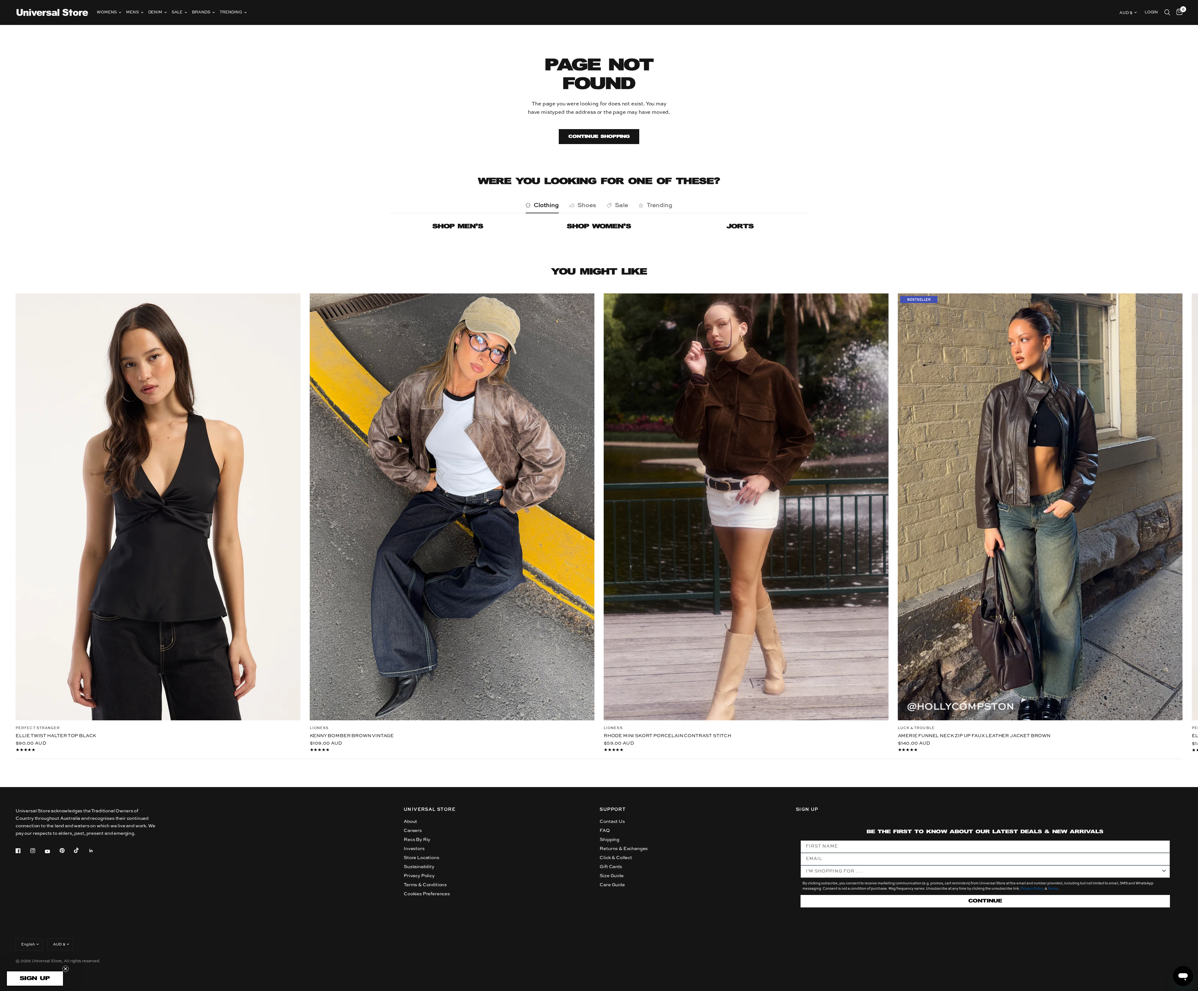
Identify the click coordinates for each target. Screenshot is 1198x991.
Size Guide (611, 875)
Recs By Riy (417, 839)
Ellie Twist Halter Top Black (56, 735)
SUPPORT (613, 809)
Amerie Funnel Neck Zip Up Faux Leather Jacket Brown (974, 735)
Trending (231, 12)
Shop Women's (599, 227)
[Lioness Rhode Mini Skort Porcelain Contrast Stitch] (746, 506)
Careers (413, 830)
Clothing (546, 205)
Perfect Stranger (38, 728)
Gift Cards (611, 866)
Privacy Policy (419, 875)
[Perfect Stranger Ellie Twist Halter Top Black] (158, 506)
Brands (201, 12)
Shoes (586, 205)
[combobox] (983, 871)
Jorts (740, 227)
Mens (132, 12)
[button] (35, 978)
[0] (1177, 12)
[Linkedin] (95, 851)
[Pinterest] (66, 851)
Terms (1053, 889)
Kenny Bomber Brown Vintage (352, 735)
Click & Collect (616, 857)
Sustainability (419, 866)
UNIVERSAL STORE (429, 809)
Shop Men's (457, 227)
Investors (414, 848)
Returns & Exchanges (624, 848)
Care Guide (612, 884)
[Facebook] (22, 851)
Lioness (319, 728)
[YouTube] (52, 851)
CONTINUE (985, 901)
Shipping (609, 839)
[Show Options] (1164, 871)
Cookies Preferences (427, 894)
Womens (107, 12)
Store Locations (421, 857)
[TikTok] (81, 850)
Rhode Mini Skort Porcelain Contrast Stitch (667, 735)
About (410, 821)
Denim (155, 12)
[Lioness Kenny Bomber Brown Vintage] (452, 506)
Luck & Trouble (916, 728)
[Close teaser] (65, 969)
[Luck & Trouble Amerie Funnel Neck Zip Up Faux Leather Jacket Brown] (1040, 506)
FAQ (605, 830)
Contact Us (612, 821)
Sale (177, 12)
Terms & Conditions (425, 884)
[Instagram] (37, 851)
